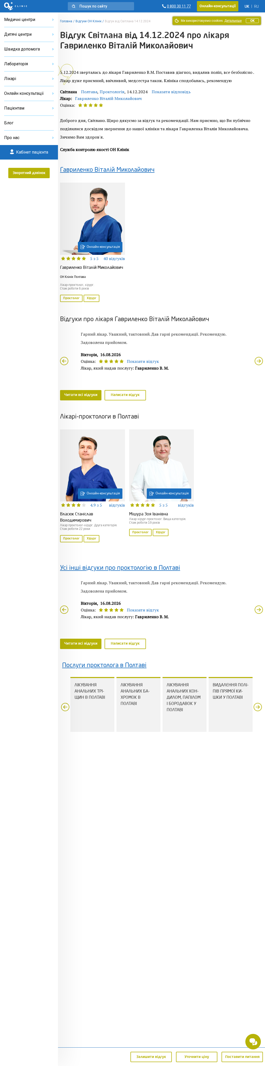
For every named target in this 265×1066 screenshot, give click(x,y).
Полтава (89, 92)
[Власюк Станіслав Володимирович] (92, 486)
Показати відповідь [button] (171, 92)
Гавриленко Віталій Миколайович (108, 98)
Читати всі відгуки (80, 395)
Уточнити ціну (197, 1057)
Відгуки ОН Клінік (88, 21)
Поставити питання (242, 1057)
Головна (66, 21)
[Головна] (15, 6)
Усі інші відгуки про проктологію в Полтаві (120, 568)
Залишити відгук (151, 1057)
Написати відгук (125, 395)
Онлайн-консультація (103, 247)
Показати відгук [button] (143, 361)
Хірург (91, 298)
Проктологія (112, 92)
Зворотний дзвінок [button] (29, 173)
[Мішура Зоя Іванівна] (161, 483)
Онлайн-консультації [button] (218, 6)
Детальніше (233, 21)
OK (252, 21)
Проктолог (71, 298)
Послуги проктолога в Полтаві (104, 665)
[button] (101, 6)
